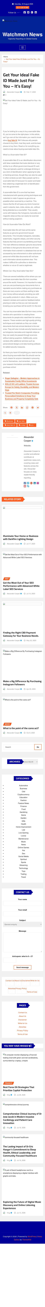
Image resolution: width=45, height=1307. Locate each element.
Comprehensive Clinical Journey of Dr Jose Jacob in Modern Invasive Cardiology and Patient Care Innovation (22, 1118)
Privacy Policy (21, 988)
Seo (23, 853)
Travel (23, 877)
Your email (22, 910)
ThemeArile (26, 1239)
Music (23, 841)
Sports (23, 862)
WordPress (32, 1236)
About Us (18, 980)
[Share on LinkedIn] (22, 407)
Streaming (24, 865)
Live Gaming (23, 832)
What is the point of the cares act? (21, 728)
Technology (23, 868)
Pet (23, 850)
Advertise (11, 988)
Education (23, 797)
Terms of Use (32, 992)
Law (23, 830)
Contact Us (10, 980)
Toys (23, 871)
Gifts (23, 821)
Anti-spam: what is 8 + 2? (22, 956)
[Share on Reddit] (38, 407)
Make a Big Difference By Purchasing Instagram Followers (22, 683)
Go (38, 747)
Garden (23, 818)
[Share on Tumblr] (5, 413)
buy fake (22, 421)
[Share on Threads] (10, 413)
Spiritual (23, 859)
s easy (23, 425)
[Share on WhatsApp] (27, 407)
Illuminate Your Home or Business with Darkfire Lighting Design (20, 537)
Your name (22, 899)
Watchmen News (23, 34)
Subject (22, 920)
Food (24, 809)
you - (33, 425)
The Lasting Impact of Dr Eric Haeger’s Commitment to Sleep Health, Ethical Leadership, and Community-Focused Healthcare (20, 1151)
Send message (22, 967)
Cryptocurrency (23, 794)
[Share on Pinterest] (32, 407)
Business (10, 421)
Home (5, 56)
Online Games (23, 847)
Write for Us (34, 980)
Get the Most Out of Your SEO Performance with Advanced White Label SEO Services (21, 585)
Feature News (23, 803)
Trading (23, 874)
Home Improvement (23, 827)
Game (23, 815)
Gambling (23, 812)
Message (22, 931)
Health (23, 824)
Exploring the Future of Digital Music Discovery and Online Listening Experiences (22, 1205)
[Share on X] (17, 407)
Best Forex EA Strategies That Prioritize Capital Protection (18, 1089)
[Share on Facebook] (11, 407)
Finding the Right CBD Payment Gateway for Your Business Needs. (21, 634)
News (23, 844)
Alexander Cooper (13, 92)
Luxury (23, 835)
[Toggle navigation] (23, 47)
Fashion (23, 800)
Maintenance (23, 838)
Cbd (23, 791)
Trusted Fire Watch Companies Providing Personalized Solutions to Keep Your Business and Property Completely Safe (22, 396)
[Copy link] (17, 413)
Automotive (23, 785)
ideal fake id (11, 425)
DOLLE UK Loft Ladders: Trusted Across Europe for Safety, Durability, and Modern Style (22, 387)
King (8, 1095)
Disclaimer (26, 980)
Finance (23, 806)
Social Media (23, 856)
